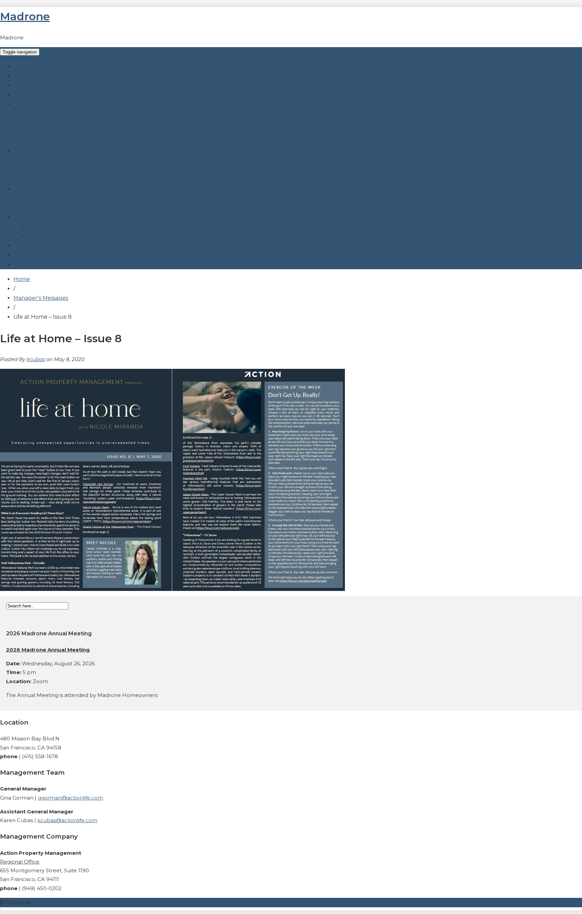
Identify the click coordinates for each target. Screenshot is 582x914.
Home (21, 66)
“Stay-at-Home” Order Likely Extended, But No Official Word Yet (100, 255)
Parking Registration (40, 245)
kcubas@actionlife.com (67, 820)
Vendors (38, 179)
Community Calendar (56, 226)
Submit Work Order (54, 142)
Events (36, 208)
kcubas (36, 359)
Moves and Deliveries (55, 236)
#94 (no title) (44, 198)
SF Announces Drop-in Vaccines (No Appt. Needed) (82, 264)
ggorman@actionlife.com (70, 798)
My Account (29, 76)
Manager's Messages (40, 298)
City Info (38, 160)
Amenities (26, 85)
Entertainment (47, 170)
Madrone (25, 16)
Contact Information (54, 113)
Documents (29, 95)
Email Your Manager (54, 123)
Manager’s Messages (54, 132)
